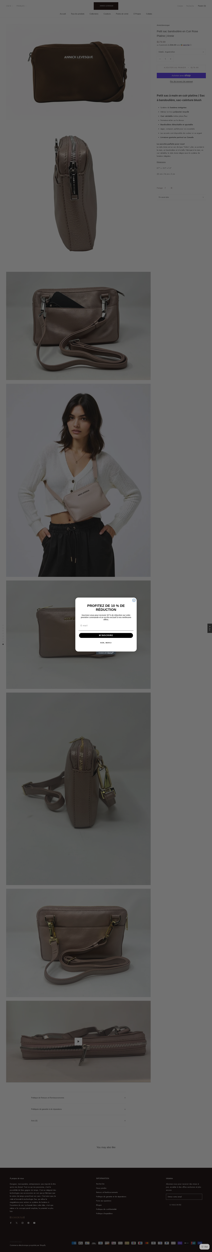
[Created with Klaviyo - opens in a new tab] (106, 653)
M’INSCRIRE (106, 635)
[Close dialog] (133, 600)
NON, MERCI (106, 643)
